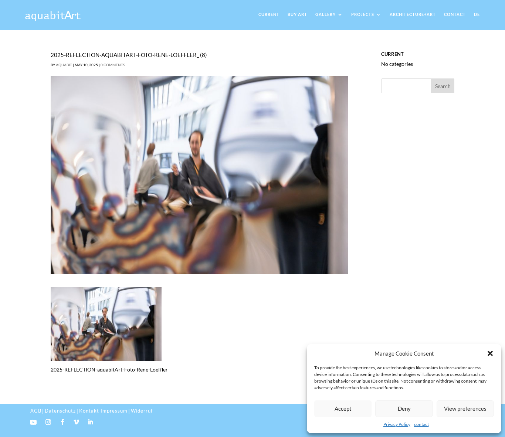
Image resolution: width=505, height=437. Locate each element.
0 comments (113, 65)
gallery (325, 14)
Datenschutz (60, 411)
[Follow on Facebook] (62, 422)
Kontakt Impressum (103, 411)
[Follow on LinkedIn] (90, 422)
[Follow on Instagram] (48, 422)
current (268, 14)
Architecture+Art (413, 14)
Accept (343, 408)
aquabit (64, 65)
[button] (490, 353)
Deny (404, 408)
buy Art (297, 14)
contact (421, 424)
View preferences (465, 408)
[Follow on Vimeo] (76, 422)
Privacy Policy (396, 424)
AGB (35, 411)
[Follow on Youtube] (33, 422)
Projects (362, 14)
